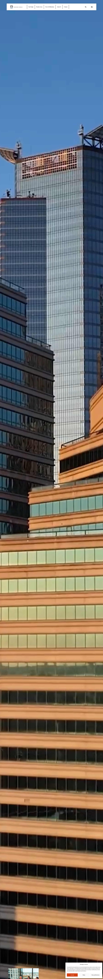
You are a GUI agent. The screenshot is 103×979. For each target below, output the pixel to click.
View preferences (95, 975)
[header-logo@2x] (16, 6)
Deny (84, 975)
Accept (72, 975)
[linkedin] (92, 7)
